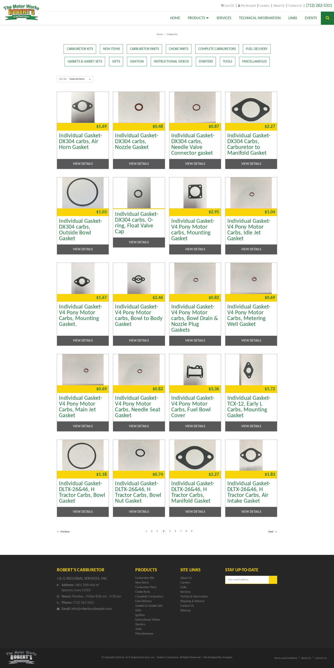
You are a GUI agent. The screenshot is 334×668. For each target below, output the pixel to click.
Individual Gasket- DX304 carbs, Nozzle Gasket (136, 141)
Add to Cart (83, 116)
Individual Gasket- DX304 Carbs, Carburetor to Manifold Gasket (249, 144)
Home (175, 18)
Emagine (227, 657)
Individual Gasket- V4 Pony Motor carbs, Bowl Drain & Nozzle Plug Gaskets (194, 318)
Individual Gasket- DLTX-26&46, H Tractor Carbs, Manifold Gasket (193, 492)
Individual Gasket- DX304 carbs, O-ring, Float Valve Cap (136, 223)
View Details (83, 164)
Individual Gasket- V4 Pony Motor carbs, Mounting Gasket (193, 230)
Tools (227, 61)
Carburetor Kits (80, 49)
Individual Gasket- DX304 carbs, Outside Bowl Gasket (80, 230)
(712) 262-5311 (319, 5)
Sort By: (63, 79)
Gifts (116, 61)
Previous (65, 531)
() (229, 5)
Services (223, 18)
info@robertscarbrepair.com (91, 609)
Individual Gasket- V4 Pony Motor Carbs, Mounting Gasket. (80, 315)
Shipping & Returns (192, 601)
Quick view (82, 95)
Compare (82, 105)
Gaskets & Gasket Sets (85, 61)
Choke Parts (178, 49)
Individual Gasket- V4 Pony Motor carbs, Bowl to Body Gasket (139, 315)
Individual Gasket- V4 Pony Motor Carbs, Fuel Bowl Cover (193, 407)
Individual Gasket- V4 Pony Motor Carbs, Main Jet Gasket (80, 407)
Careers (264, 5)
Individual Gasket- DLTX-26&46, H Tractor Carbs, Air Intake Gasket (249, 492)
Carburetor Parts (144, 49)
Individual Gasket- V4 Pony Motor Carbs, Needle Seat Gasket (137, 407)
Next (271, 531)
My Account (248, 5)
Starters (206, 61)
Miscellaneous (254, 61)
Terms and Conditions (285, 658)
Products (197, 18)
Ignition (137, 61)
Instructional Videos (171, 61)
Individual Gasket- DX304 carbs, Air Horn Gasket (80, 141)
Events (311, 18)
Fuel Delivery (257, 49)
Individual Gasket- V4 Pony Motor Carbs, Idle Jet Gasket (249, 230)
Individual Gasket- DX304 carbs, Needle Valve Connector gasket (193, 144)
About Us (279, 5)
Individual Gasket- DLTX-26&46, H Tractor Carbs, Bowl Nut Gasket (138, 492)
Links (292, 18)
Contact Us (295, 5)
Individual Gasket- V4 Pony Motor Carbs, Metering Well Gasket (249, 315)
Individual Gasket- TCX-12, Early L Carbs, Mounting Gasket (249, 407)
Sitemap (185, 610)
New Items (111, 49)
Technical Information (260, 18)
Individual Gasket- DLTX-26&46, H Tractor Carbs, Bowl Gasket (82, 492)
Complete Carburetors (217, 49)
